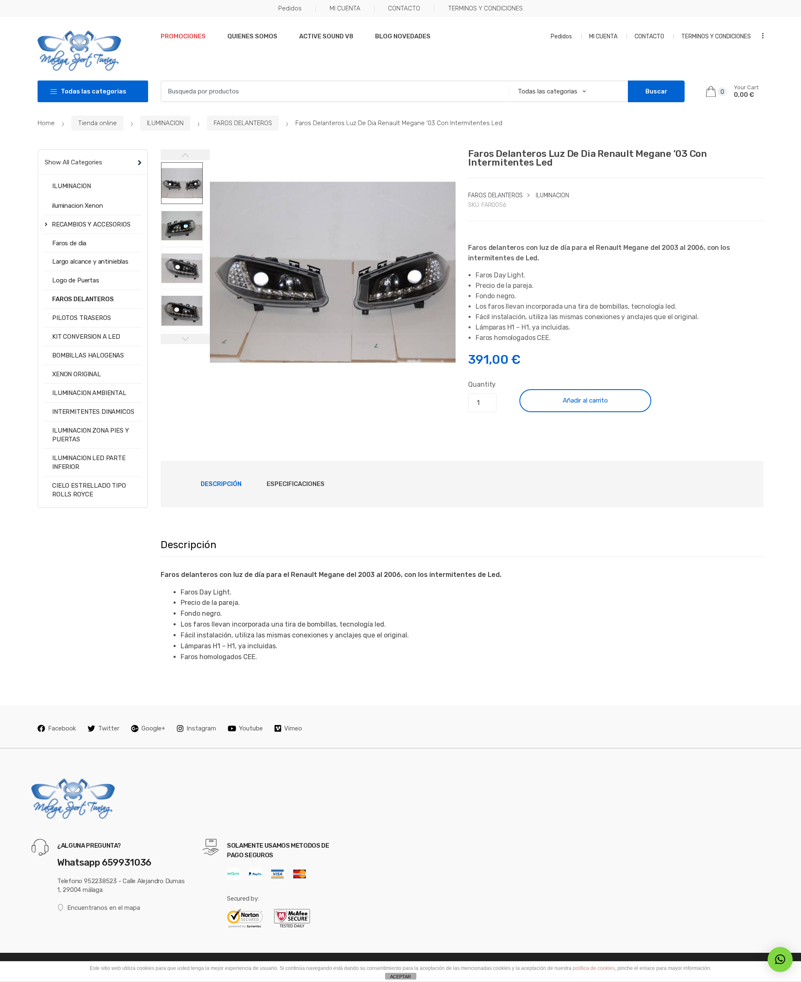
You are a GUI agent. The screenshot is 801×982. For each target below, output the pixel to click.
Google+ (153, 728)
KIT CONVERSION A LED (86, 336)
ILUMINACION (165, 123)
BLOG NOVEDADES (403, 36)
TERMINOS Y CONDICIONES (485, 8)
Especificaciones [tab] (296, 484)
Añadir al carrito (585, 400)
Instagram (201, 728)
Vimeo (293, 728)
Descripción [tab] (221, 484)
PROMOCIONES (183, 36)
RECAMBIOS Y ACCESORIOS (91, 224)
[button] (444, 384)
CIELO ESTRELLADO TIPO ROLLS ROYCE (89, 490)
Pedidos (290, 8)
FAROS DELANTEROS (243, 123)
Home (46, 123)
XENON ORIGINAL (76, 374)
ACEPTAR (400, 976)
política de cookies (594, 968)
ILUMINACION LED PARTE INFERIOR (89, 462)
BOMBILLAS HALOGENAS (88, 355)
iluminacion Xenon (77, 205)
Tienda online (97, 123)
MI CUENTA (345, 8)
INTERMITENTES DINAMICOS (93, 411)
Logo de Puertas (75, 280)
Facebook (62, 728)
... (760, 36)
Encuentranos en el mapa (103, 907)
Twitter (108, 728)
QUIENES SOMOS (252, 36)
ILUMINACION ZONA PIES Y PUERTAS (90, 435)
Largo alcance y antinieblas (90, 261)
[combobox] (332, 91)
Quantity (482, 384)
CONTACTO (404, 8)
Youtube (251, 728)
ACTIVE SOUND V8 (326, 36)
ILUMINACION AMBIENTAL (89, 393)
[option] (333, 272)
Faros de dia (69, 243)
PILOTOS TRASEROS (81, 318)
